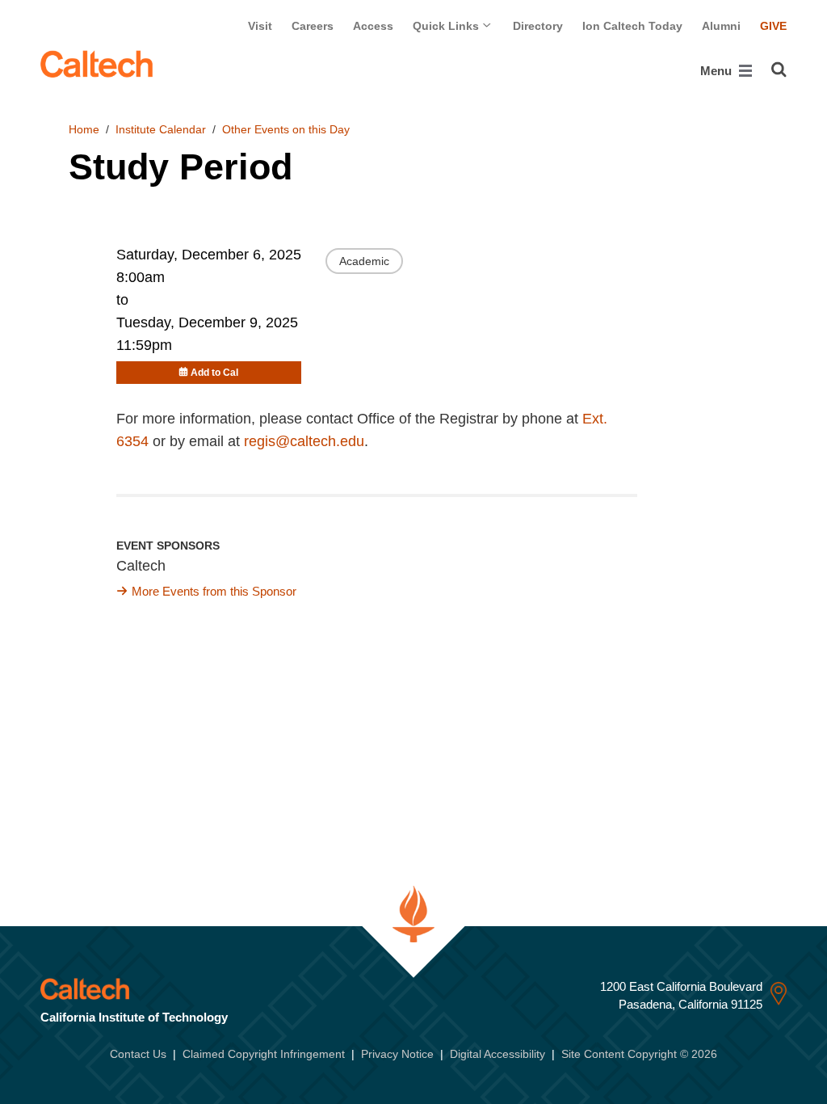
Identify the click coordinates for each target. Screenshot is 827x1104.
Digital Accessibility (497, 1053)
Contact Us (138, 1053)
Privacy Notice (397, 1053)
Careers (313, 25)
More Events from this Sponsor (214, 591)
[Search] (779, 69)
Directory (538, 25)
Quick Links (447, 25)
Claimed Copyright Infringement (264, 1053)
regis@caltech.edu (304, 441)
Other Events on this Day (286, 129)
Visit (260, 25)
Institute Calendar (160, 129)
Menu (717, 71)
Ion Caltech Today (632, 25)
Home (84, 129)
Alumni (721, 25)
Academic (364, 261)
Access (373, 25)
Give (773, 25)
